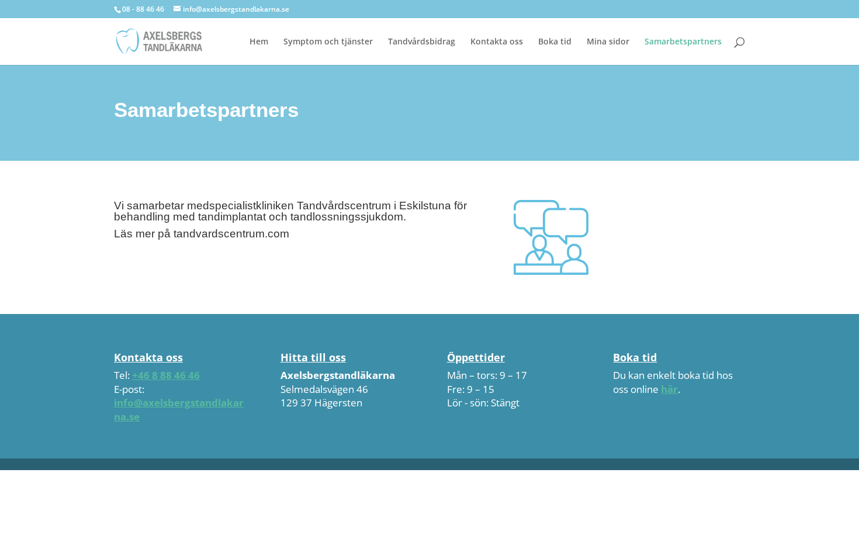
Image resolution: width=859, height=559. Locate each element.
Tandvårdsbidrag (421, 42)
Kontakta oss (496, 42)
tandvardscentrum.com (231, 233)
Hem (259, 42)
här (669, 389)
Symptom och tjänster (328, 42)
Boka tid (554, 42)
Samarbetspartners (683, 42)
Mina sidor (608, 42)
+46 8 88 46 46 (166, 375)
